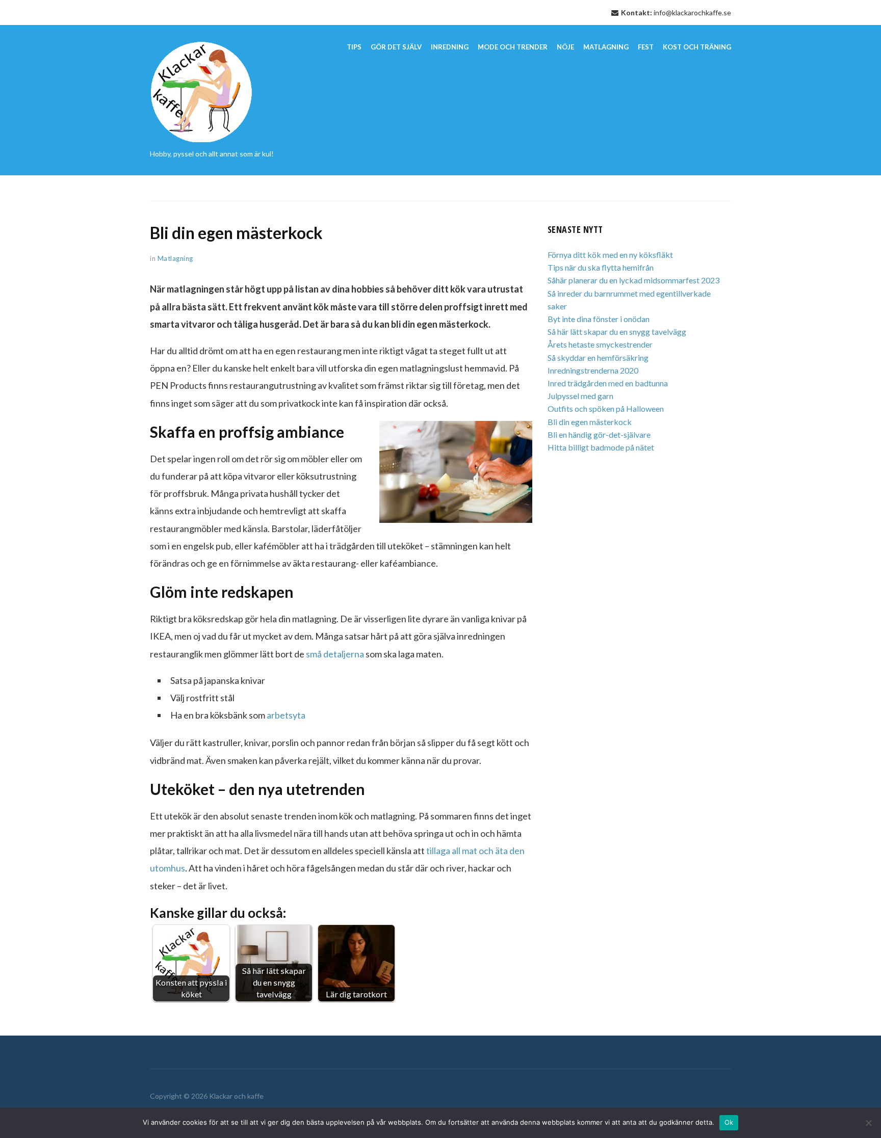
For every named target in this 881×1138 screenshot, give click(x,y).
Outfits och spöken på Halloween (606, 408)
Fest (646, 47)
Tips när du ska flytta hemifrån (601, 267)
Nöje (565, 47)
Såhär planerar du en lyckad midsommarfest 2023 (633, 280)
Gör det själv (396, 47)
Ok (729, 1122)
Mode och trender (513, 47)
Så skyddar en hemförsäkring (598, 357)
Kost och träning (697, 47)
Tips (354, 47)
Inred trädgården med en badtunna (608, 383)
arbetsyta (286, 715)
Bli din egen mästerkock (590, 422)
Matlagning (606, 47)
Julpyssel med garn (580, 396)
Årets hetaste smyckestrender (600, 344)
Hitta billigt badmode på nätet (601, 447)
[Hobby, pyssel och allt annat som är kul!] (201, 90)
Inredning (450, 47)
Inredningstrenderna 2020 (593, 370)
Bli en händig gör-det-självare (599, 434)
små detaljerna (335, 653)
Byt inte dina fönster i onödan (599, 319)
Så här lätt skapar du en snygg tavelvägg (617, 331)
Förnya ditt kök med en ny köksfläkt (610, 254)
